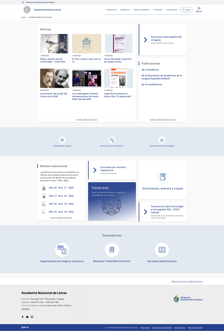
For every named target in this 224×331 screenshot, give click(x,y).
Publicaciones (171, 10)
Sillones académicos (142, 10)
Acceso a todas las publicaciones (162, 119)
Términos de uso (180, 328)
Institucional (112, 10)
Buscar (186, 10)
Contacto (25, 308)
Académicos (125, 10)
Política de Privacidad (195, 328)
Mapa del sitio (145, 328)
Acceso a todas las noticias (86, 119)
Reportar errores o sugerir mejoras (187, 281)
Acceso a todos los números (61, 217)
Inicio (23, 17)
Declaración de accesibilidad (162, 328)
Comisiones (158, 10)
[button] (23, 2)
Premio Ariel (100, 188)
